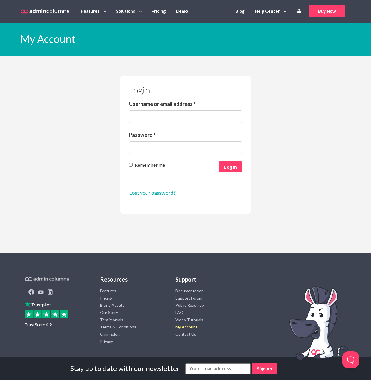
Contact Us (185, 334)
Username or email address (162, 104)
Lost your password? (152, 193)
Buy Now (327, 11)
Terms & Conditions (118, 326)
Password (142, 135)
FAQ (179, 312)
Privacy (106, 341)
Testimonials (111, 319)
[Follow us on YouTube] (41, 292)
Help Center (267, 11)
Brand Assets (112, 305)
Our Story (109, 312)
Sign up (264, 368)
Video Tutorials (189, 319)
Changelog (110, 334)
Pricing (159, 11)
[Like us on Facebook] (31, 292)
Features (90, 11)
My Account (186, 326)
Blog (240, 11)
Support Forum (188, 297)
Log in (230, 167)
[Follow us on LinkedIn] (50, 292)
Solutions (125, 11)
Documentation (189, 290)
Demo (182, 11)
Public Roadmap (189, 305)
